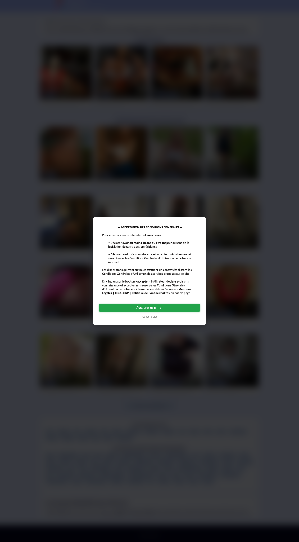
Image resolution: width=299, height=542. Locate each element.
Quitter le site (149, 316)
